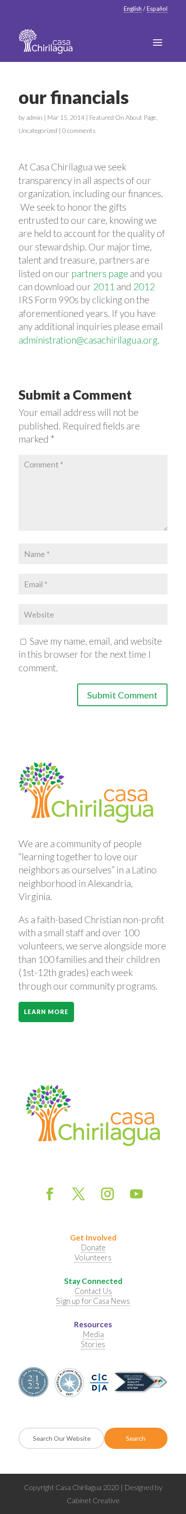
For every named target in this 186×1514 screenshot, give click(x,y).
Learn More (46, 1011)
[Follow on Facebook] (49, 1194)
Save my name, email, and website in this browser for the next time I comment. (90, 654)
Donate (93, 1247)
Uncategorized (38, 130)
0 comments (79, 130)
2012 (144, 286)
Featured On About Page (122, 117)
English (133, 8)
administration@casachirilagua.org (88, 339)
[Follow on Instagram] (107, 1194)
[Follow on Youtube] (136, 1194)
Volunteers (93, 1257)
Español (157, 8)
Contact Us (93, 1291)
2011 (104, 286)
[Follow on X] (78, 1194)
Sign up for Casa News (93, 1301)
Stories (93, 1344)
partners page (99, 273)
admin (34, 117)
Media (93, 1334)
